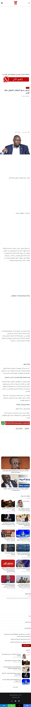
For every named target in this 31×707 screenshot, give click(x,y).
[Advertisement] (15, 23)
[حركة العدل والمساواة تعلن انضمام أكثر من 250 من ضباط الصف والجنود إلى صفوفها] (23, 579)
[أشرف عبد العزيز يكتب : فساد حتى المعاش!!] (23, 563)
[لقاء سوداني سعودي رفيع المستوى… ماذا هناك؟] (8, 533)
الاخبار (28, 87)
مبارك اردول (19, 428)
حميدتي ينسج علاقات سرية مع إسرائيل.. (12, 660)
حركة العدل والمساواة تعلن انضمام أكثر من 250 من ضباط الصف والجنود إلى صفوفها (23, 586)
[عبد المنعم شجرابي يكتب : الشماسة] (8, 548)
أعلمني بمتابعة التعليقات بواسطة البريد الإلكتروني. (20, 639)
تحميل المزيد (15, 687)
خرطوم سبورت (25, 132)
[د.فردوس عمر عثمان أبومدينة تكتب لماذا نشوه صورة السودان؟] (8, 518)
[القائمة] (2, 3)
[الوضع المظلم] (29, 3)
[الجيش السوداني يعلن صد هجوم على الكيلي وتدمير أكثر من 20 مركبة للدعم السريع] (8, 563)
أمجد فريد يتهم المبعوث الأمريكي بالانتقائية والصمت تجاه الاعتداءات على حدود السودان (8, 586)
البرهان (26, 428)
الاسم (29, 616)
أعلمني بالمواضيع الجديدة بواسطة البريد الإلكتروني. (20, 642)
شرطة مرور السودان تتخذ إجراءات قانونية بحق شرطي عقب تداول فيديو (23, 554)
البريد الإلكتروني (28, 622)
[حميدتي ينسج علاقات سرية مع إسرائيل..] (8, 503)
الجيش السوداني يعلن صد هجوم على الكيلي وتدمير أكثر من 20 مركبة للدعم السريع (8, 570)
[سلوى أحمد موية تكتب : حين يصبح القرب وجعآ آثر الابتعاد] (23, 503)
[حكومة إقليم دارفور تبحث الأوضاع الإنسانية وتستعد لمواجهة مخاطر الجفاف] (23, 518)
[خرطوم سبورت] (15, 3)
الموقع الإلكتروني (27, 628)
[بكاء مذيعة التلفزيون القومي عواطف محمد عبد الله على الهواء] (23, 533)
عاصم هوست (14, 697)
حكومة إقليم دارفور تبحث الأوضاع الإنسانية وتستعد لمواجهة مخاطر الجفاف (23, 524)
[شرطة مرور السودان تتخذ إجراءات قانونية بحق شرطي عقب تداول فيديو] (23, 548)
